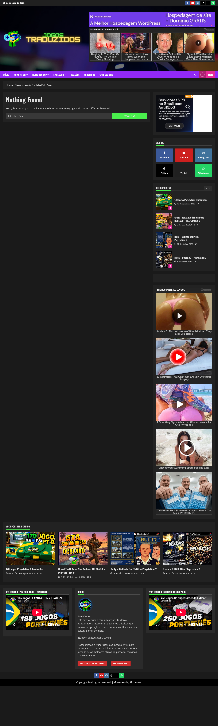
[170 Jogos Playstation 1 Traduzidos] (30, 548)
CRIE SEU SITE (106, 74)
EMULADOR (58, 74)
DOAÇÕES (75, 74)
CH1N (10, 573)
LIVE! (210, 74)
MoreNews (120, 682)
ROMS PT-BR (20, 74)
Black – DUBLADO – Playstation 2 (164, 240)
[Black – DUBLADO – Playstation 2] (187, 548)
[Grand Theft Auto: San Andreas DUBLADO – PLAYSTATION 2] (83, 548)
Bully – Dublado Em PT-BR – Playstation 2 (164, 221)
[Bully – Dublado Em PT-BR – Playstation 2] (135, 548)
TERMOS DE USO (120, 663)
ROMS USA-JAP (39, 74)
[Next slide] (210, 188)
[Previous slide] (206, 188)
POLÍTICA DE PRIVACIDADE (92, 663)
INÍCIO (6, 74)
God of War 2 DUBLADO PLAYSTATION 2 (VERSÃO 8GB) (164, 259)
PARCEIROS (89, 74)
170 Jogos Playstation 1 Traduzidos (24, 569)
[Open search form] (195, 75)
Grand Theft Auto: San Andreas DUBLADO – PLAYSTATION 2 (164, 202)
